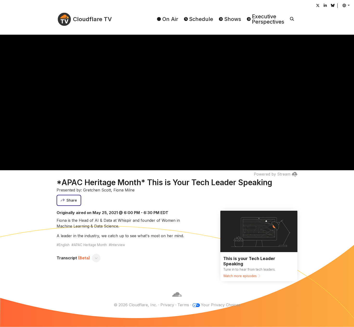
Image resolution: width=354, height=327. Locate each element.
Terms (183, 304)
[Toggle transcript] (96, 258)
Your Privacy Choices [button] (220, 304)
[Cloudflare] (177, 299)
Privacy (167, 304)
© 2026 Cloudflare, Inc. (135, 304)
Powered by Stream (272, 174)
